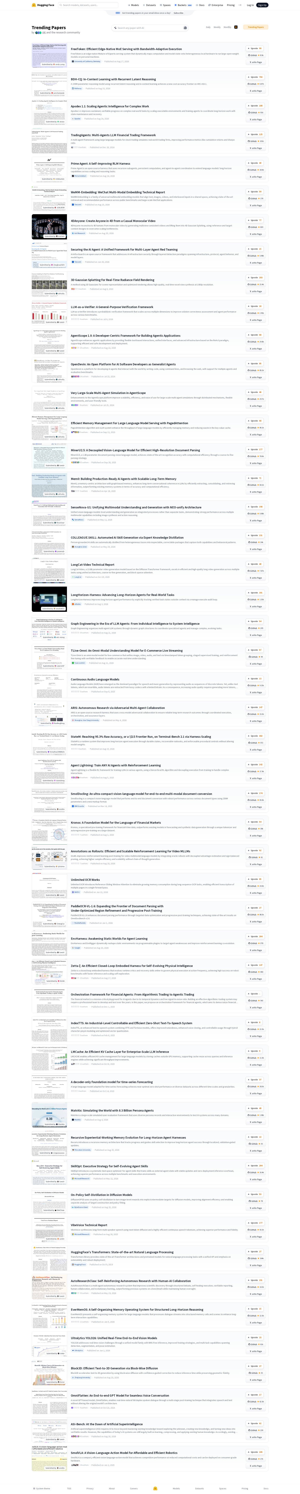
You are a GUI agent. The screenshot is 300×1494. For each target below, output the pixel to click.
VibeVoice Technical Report (89, 1225)
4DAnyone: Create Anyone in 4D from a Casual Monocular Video (113, 221)
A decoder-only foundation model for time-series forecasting (112, 1082)
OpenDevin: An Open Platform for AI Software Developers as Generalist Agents (123, 364)
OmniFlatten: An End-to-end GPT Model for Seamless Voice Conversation (120, 1395)
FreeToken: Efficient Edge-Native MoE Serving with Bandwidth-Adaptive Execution (126, 49)
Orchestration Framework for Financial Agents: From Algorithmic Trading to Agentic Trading (132, 994)
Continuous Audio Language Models (95, 679)
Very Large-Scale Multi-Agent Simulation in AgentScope (108, 393)
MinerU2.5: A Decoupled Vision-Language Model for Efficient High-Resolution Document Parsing (135, 450)
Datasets (151, 5)
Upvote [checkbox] (256, 48)
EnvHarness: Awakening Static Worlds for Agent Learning (109, 938)
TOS (69, 1488)
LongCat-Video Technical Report (92, 564)
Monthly (227, 27)
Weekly (217, 27)
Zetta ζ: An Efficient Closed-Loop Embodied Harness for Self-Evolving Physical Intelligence (132, 966)
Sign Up (262, 5)
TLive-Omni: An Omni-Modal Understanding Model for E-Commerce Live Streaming (127, 650)
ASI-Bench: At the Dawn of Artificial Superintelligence (107, 1424)
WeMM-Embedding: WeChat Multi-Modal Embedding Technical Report (118, 192)
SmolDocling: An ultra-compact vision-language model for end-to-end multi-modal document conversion (141, 794)
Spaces (167, 5)
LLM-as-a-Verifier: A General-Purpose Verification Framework (112, 307)
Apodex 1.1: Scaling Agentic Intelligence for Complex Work (110, 106)
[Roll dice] (185, 28)
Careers (134, 1488)
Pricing (231, 5)
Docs (201, 5)
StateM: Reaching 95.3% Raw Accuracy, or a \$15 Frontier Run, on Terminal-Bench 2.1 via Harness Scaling (141, 737)
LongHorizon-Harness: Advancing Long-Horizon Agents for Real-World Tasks (122, 595)
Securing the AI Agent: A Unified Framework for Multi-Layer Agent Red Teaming (124, 249)
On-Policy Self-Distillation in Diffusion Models (101, 1195)
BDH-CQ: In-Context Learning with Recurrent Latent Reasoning (113, 79)
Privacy (90, 1488)
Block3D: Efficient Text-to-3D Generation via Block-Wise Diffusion (114, 1368)
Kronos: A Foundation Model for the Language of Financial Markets (116, 822)
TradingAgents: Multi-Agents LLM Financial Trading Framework (113, 135)
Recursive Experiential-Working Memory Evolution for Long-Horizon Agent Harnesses (128, 1137)
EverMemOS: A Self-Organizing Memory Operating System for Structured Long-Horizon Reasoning (137, 1309)
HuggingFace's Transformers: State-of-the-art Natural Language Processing (122, 1252)
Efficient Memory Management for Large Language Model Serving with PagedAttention (129, 423)
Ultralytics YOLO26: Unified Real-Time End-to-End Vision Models (114, 1338)
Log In (250, 5)
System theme (43, 1488)
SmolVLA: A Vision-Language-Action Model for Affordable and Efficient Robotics (124, 1453)
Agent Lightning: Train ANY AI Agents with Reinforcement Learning (116, 765)
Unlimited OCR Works (85, 880)
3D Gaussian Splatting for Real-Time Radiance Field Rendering (112, 280)
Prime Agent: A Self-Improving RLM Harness (100, 163)
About (112, 1488)
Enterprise (217, 5)
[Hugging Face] (155, 1488)
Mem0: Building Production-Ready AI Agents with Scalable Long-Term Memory (123, 479)
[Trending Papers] (235, 27)
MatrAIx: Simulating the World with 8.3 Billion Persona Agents (112, 1110)
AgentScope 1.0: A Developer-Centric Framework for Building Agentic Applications (125, 335)
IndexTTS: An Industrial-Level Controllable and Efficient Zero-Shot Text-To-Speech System (131, 1023)
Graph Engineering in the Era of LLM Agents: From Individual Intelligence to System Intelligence (135, 623)
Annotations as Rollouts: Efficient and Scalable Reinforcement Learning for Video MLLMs (130, 851)
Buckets (184, 5)
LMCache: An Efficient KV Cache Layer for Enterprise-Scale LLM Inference (120, 1052)
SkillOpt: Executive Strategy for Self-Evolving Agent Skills (109, 1166)
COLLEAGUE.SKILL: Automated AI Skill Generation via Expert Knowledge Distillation (127, 537)
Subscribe (178, 12)
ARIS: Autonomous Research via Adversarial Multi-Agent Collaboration (118, 708)
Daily (208, 27)
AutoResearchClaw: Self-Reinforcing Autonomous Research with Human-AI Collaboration (131, 1281)
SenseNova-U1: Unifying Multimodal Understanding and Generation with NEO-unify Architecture (136, 507)
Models (135, 5)
